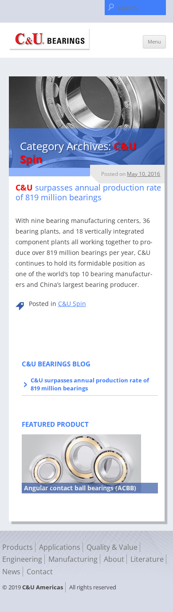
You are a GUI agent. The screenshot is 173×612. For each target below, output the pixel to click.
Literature (147, 559)
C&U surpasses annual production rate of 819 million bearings (90, 384)
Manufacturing (73, 559)
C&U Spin (72, 303)
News (11, 571)
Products (17, 547)
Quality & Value (112, 547)
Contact (40, 571)
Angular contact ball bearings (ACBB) (80, 488)
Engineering (22, 559)
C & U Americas (50, 39)
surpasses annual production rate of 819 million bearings (88, 192)
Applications (59, 547)
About (114, 559)
